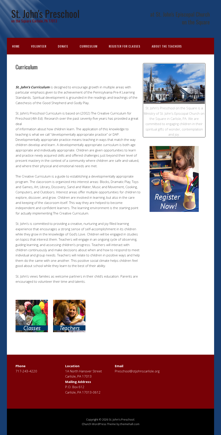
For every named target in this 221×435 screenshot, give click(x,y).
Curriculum (88, 46)
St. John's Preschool (45, 13)
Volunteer (38, 46)
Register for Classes (124, 46)
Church (86, 424)
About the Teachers (167, 46)
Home (16, 46)
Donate (63, 46)
